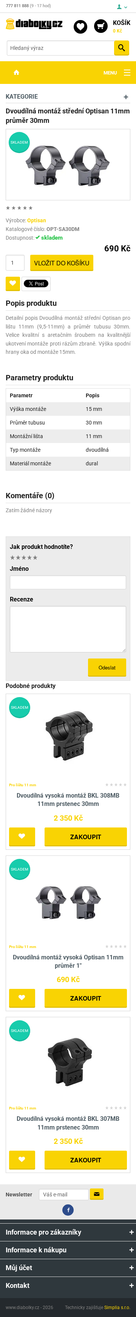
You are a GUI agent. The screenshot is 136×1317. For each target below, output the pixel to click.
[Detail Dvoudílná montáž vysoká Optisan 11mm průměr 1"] (68, 899)
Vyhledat (121, 48)
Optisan (36, 220)
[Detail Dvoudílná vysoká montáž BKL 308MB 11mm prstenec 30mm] (68, 738)
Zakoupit (85, 836)
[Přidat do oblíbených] (13, 284)
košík (121, 26)
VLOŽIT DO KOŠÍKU (62, 263)
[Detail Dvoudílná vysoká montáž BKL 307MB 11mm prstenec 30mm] (68, 1061)
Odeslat (107, 667)
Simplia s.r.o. (117, 1307)
